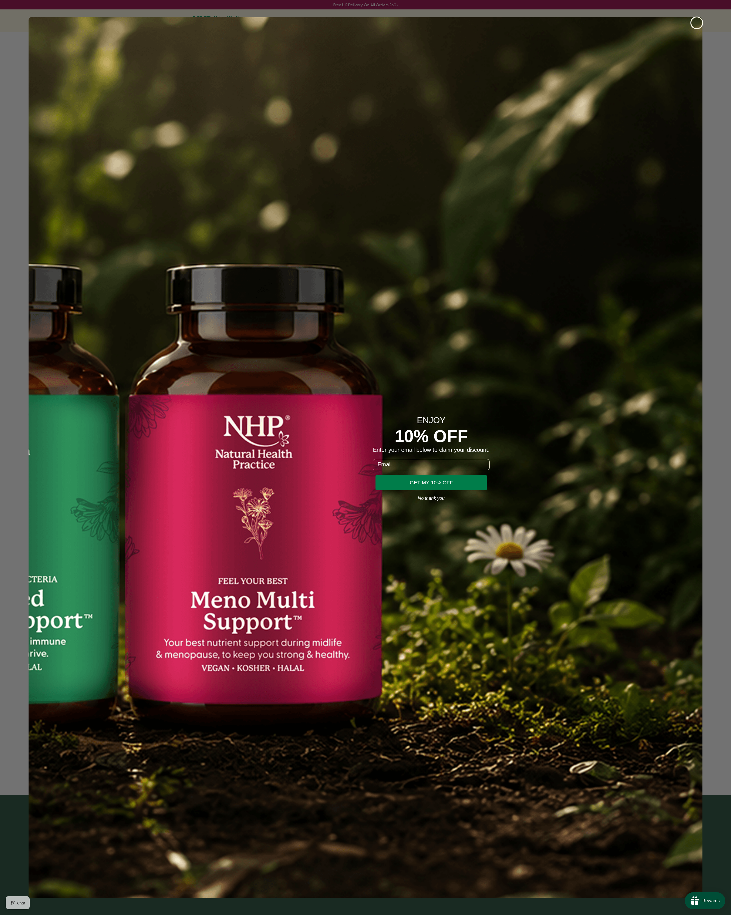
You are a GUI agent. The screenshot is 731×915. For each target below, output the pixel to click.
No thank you (431, 498)
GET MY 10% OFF (431, 482)
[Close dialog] (696, 23)
